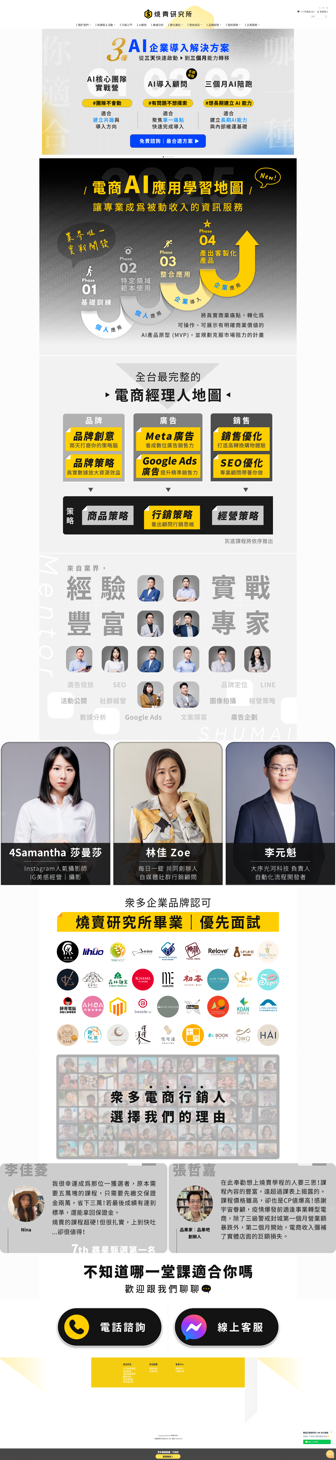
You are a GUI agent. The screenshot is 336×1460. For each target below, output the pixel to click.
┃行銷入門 (125, 25)
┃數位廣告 (174, 25)
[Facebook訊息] (323, 8)
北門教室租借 (129, 1368)
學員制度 (127, 1371)
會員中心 (179, 1368)
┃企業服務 (251, 25)
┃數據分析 (157, 25)
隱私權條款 (128, 1379)
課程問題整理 (129, 1374)
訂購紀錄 (179, 1371)
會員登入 (323, 11)
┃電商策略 (232, 25)
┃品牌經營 (213, 25)
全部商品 (153, 1371)
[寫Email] (319, 8)
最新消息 (153, 1368)
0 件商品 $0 (308, 11)
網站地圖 (169, 1443)
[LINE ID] (327, 8)
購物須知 (127, 1376)
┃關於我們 (82, 25)
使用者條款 (128, 1381)
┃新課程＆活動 (104, 25)
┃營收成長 (194, 25)
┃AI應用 (141, 25)
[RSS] (165, 1443)
